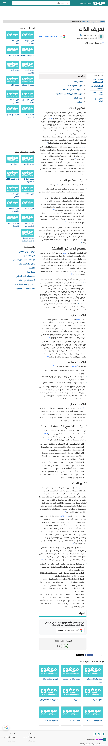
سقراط (78, 319)
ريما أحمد (81, 35)
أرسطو (81, 408)
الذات (50, 118)
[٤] (49, 184)
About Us (31, 741)
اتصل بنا (12, 733)
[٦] (71, 274)
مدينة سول (31, 272)
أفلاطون (75, 366)
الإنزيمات (32, 268)
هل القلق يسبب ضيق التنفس (24, 259)
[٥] (54, 210)
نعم (66, 646)
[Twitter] (99, 734)
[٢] (75, 159)
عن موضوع (31, 733)
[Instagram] (94, 734)
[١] (47, 142)
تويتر (82, 655)
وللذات (84, 147)
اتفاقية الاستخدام (9, 737)
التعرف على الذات (98, 100)
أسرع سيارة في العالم (27, 280)
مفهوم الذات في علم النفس (97, 81)
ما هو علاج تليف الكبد (27, 264)
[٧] (65, 511)
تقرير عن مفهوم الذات (97, 93)
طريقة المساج (29, 255)
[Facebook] (103, 734)
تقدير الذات (78, 487)
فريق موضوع (11, 741)
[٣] (80, 174)
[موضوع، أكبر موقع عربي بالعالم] (99, 3)
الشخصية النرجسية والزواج (25, 288)
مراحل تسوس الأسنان (27, 251)
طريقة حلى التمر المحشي (25, 276)
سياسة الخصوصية (29, 737)
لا (59, 646)
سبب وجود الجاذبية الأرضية (25, 284)
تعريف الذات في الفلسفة (97, 87)
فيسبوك (91, 655)
